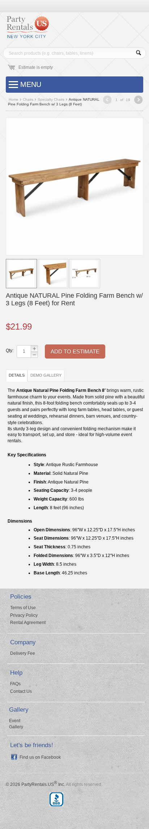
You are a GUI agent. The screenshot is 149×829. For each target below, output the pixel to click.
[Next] (138, 100)
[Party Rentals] (27, 29)
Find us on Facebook (40, 757)
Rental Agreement (28, 622)
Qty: (9, 350)
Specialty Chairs (51, 99)
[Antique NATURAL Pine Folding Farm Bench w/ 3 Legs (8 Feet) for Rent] (74, 186)
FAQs (15, 683)
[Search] (138, 53)
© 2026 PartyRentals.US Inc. (35, 784)
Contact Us (21, 691)
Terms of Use (23, 607)
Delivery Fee (22, 653)
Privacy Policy (24, 615)
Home (13, 99)
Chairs (28, 99)
